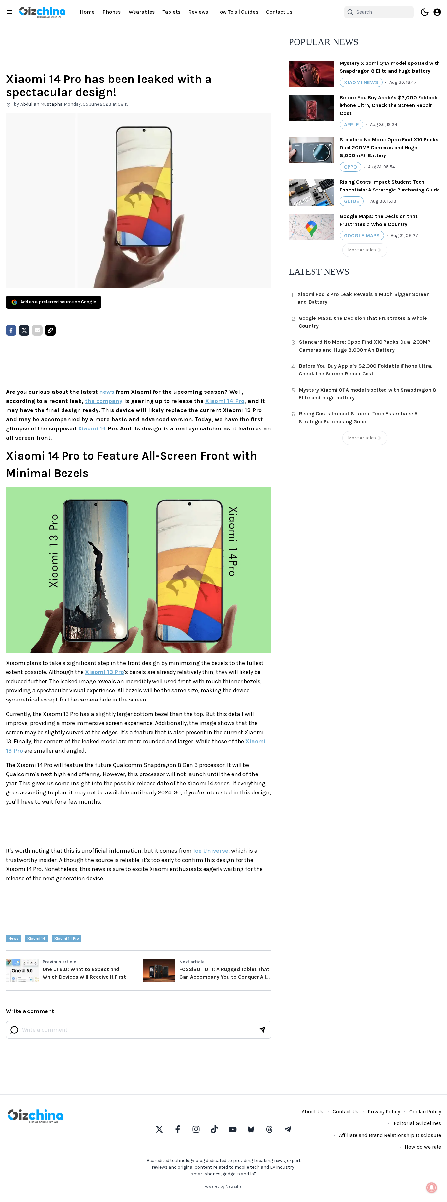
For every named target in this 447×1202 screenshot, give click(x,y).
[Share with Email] (37, 330)
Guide (351, 201)
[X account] (159, 1129)
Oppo (350, 167)
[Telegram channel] (288, 1129)
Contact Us (279, 12)
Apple (351, 124)
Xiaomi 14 (92, 428)
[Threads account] (269, 1129)
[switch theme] (424, 12)
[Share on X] (24, 330)
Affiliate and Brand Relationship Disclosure (390, 1135)
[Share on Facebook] (11, 330)
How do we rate (423, 1147)
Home (87, 12)
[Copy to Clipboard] (50, 330)
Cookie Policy (425, 1111)
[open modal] (437, 12)
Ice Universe (210, 850)
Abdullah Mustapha (41, 104)
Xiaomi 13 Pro (104, 672)
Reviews (198, 12)
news (106, 391)
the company (103, 401)
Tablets (171, 12)
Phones (111, 12)
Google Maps (362, 235)
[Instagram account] (196, 1129)
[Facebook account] (178, 1129)
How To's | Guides (237, 12)
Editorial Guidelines (417, 1123)
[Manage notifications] (431, 1187)
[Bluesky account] (251, 1129)
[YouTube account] (233, 1129)
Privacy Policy (384, 1111)
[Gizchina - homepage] (42, 12)
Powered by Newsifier (223, 1186)
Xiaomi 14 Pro (224, 401)
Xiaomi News (361, 82)
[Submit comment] (262, 1030)
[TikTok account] (214, 1129)
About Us (312, 1111)
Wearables (142, 12)
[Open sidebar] (10, 12)
